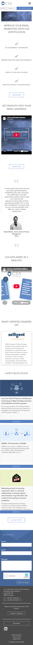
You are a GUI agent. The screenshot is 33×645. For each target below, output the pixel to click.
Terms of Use (17, 637)
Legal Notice (17, 639)
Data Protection (17, 635)
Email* (3, 550)
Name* (3, 541)
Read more (16, 421)
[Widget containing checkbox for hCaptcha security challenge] (16, 576)
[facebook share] (6, 628)
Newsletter (16, 623)
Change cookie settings (16, 642)
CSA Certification (25, 8)
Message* (4, 559)
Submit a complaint (16, 613)
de (4, 8)
